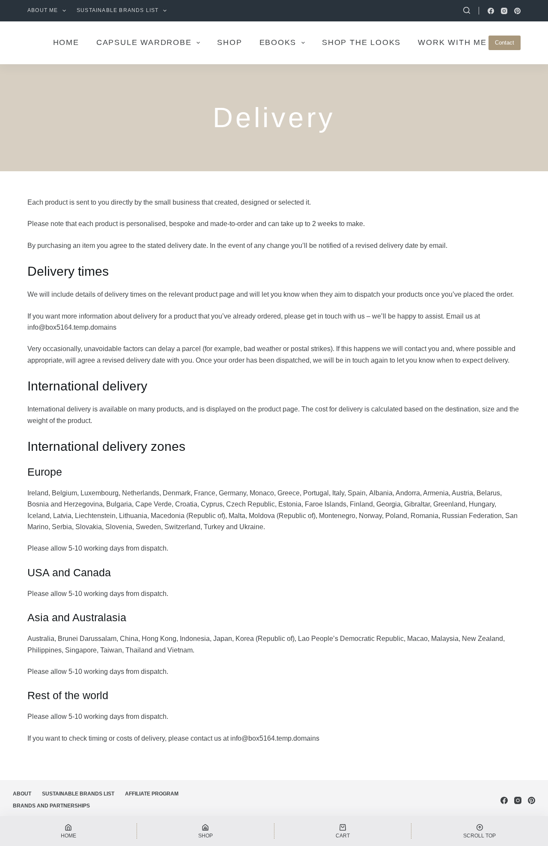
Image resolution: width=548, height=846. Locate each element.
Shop (298, 42)
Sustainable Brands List (118, 10)
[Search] (466, 10)
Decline (80, 821)
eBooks (347, 42)
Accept (41, 821)
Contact (504, 42)
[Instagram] (504, 11)
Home (135, 42)
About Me (42, 10)
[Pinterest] (517, 11)
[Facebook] (491, 11)
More (404, 42)
